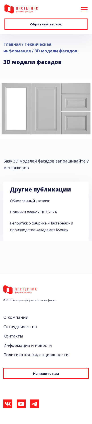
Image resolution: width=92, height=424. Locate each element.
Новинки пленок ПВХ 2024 (33, 212)
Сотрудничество (20, 326)
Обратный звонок (46, 24)
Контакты (13, 336)
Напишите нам (46, 373)
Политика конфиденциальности (36, 354)
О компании (15, 317)
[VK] (7, 405)
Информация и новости (27, 345)
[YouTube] (21, 405)
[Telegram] (34, 405)
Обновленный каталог (30, 200)
